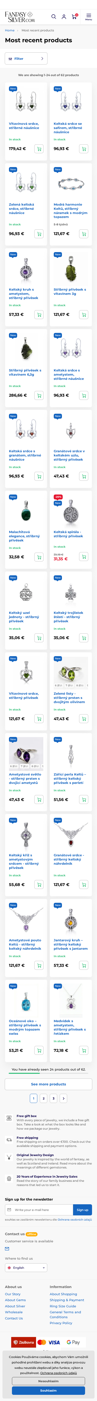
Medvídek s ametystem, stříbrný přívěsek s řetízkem (70, 1027)
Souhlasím (48, 1390)
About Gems (15, 1300)
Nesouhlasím (48, 1381)
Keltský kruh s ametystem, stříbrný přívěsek (23, 293)
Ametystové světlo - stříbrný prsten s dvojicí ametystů (25, 778)
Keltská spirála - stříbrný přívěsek (68, 534)
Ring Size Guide (63, 1306)
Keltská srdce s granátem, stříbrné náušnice (25, 455)
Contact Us (14, 1318)
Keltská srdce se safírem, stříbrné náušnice (68, 128)
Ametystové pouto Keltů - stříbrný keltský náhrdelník (25, 944)
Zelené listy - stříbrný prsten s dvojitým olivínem (69, 697)
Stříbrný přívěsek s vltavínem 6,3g (25, 372)
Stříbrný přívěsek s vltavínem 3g (70, 291)
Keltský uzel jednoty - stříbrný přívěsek (24, 617)
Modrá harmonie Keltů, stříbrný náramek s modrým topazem (71, 210)
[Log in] (64, 16)
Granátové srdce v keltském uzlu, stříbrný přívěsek (69, 455)
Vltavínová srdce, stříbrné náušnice (24, 126)
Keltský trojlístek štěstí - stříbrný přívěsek (68, 617)
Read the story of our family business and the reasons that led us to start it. (50, 1183)
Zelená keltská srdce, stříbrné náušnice (21, 208)
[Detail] (83, 718)
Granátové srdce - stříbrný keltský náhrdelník (69, 859)
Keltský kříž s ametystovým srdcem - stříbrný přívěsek (24, 861)
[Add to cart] (39, 149)
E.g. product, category (34, 53)
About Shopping (63, 1294)
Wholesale (14, 1312)
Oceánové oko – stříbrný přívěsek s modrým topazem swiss (25, 1027)
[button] (54, 16)
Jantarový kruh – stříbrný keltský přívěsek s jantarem (71, 944)
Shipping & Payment (67, 1300)
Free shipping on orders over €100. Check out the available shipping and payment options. (54, 1144)
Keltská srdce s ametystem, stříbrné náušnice (69, 374)
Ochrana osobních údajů (75, 1219)
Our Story (12, 1294)
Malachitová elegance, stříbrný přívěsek (24, 536)
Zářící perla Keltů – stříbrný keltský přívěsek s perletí (70, 778)
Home (9, 30)
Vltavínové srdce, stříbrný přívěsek (24, 695)
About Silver (15, 1306)
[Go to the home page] (20, 17)
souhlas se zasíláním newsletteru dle (48, 1219)
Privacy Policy (61, 1323)
